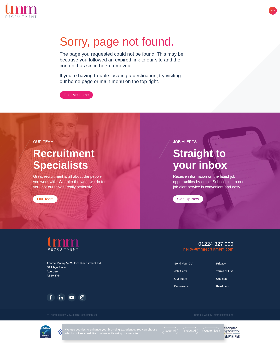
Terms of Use (224, 271)
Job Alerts (180, 271)
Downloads (181, 286)
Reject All (190, 330)
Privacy (221, 263)
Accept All (169, 330)
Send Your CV (183, 263)
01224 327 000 (215, 244)
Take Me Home (76, 95)
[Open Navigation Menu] (273, 11)
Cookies (221, 278)
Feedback (222, 286)
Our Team (45, 199)
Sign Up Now (188, 199)
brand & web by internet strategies (213, 314)
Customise (211, 330)
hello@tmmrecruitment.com (208, 249)
